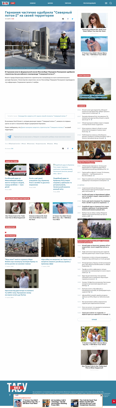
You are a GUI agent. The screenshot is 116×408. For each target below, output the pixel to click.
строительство (41, 143)
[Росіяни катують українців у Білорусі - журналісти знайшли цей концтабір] (94, 229)
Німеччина (31, 143)
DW (12, 148)
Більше (94, 319)
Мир (56, 143)
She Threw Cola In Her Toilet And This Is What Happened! (94, 367)
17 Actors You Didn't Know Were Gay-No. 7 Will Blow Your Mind (94, 344)
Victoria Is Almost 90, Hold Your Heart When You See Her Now (38, 217)
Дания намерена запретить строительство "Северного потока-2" (43, 127)
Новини (50, 143)
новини (33, 3)
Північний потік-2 (15, 143)
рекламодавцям (89, 3)
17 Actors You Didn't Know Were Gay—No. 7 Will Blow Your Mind (62, 217)
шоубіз (50, 3)
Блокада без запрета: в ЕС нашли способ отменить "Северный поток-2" (42, 116)
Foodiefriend (94, 346)
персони (68, 3)
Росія (24, 143)
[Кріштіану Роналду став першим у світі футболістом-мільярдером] (94, 150)
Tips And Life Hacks (94, 370)
